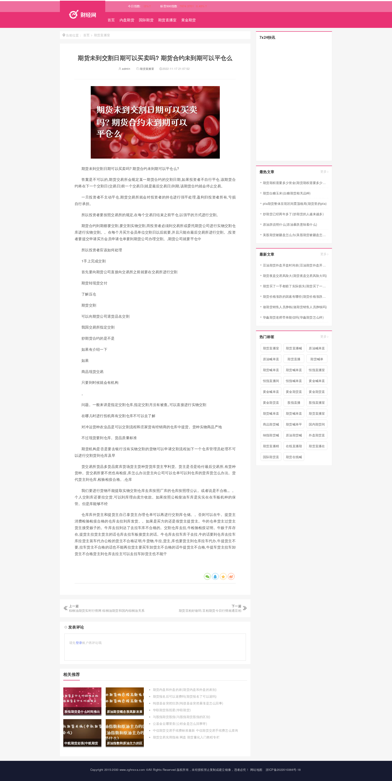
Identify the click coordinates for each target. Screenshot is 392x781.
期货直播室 (167, 19)
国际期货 (146, 19)
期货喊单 (316, 359)
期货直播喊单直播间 (294, 349)
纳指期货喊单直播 (271, 436)
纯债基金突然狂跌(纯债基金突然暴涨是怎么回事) (188, 703)
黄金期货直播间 (271, 403)
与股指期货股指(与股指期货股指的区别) (182, 716)
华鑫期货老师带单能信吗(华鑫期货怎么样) (293, 317)
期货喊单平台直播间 (294, 425)
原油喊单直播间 (317, 349)
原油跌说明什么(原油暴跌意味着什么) (290, 224)
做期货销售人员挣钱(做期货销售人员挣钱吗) (295, 307)
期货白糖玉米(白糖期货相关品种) (287, 193)
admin (125, 68)
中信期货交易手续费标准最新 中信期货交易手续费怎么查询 (195, 730)
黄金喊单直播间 (317, 381)
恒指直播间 (271, 380)
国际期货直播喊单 (271, 458)
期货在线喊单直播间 (294, 458)
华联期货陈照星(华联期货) (172, 710)
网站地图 (256, 769)
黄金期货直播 (317, 392)
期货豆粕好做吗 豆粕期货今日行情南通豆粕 (210, 610)
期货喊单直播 (271, 414)
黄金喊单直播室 (271, 392)
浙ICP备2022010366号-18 (283, 769)
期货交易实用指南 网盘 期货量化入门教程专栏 (186, 737)
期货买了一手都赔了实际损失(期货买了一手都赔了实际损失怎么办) (295, 286)
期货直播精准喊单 (271, 447)
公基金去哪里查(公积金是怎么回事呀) (180, 723)
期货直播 (293, 359)
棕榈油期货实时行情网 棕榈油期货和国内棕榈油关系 (107, 610)
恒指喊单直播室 (294, 381)
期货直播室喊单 (317, 414)
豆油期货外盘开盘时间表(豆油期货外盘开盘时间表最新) (295, 265)
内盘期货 (127, 19)
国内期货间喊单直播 (317, 425)
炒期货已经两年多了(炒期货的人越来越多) (293, 214)
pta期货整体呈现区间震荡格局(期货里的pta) (295, 203)
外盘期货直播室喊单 (317, 436)
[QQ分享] (215, 576)
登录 (79, 642)
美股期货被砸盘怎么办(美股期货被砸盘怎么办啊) (295, 234)
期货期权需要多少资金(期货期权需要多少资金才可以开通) (295, 182)
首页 (111, 19)
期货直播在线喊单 (317, 447)
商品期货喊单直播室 (271, 425)
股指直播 (293, 402)
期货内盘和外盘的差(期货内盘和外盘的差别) (185, 689)
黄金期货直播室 (294, 392)
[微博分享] (231, 576)
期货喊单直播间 (271, 371)
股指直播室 (317, 402)
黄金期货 (188, 19)
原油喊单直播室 (271, 360)
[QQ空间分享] (223, 576)
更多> (324, 171)
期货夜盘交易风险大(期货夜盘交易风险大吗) (295, 275)
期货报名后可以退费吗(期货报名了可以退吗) (185, 696)
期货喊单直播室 (294, 414)
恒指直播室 (317, 370)
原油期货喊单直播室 (294, 436)
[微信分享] (207, 576)
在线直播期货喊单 (294, 447)
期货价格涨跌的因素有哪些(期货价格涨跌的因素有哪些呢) (295, 296)
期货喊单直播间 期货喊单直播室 (294, 371)
